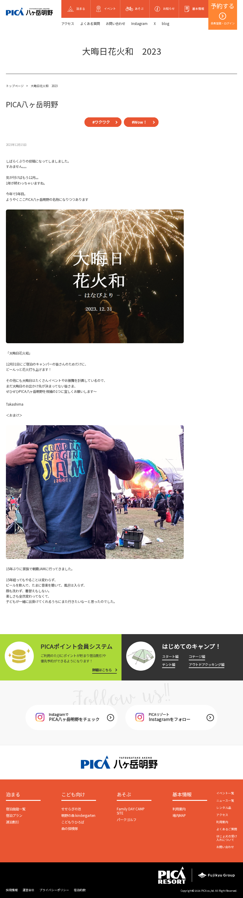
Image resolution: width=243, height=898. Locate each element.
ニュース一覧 (225, 800)
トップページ (15, 86)
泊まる (13, 795)
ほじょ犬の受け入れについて (226, 838)
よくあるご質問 (226, 829)
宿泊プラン (14, 815)
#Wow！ (139, 122)
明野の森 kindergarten (78, 815)
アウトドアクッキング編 (206, 664)
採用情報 (12, 890)
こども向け (73, 795)
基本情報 (181, 795)
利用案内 (179, 808)
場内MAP (179, 815)
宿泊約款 (80, 890)
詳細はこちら (102, 669)
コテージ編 (197, 656)
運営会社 (28, 890)
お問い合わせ (115, 23)
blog (165, 23)
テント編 (168, 664)
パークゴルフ (126, 819)
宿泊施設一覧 (15, 808)
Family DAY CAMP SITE (131, 810)
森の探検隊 (69, 828)
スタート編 (170, 656)
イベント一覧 (225, 793)
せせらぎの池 (71, 808)
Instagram (139, 23)
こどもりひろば (72, 822)
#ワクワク (101, 122)
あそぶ (124, 795)
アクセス (67, 23)
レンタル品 (223, 808)
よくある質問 (90, 23)
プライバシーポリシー (54, 890)
